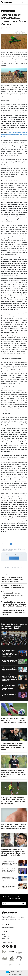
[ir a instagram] (11, 946)
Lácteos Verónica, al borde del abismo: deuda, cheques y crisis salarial (13, 612)
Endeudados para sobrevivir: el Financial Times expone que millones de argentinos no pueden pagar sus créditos (9, 686)
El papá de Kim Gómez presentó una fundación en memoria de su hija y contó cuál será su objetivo (14, 604)
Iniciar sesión (14, 558)
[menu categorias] (26, 2)
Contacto (4, 940)
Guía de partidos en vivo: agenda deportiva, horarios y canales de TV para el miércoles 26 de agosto (13, 720)
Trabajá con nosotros (7, 942)
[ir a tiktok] (15, 946)
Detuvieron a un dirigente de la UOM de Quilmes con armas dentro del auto (9, 669)
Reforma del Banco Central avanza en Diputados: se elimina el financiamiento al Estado (14, 626)
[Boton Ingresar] (22, 2)
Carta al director (6, 936)
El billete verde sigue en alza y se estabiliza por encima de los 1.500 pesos (9, 662)
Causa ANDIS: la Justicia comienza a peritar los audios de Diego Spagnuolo (9, 863)
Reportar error (5, 938)
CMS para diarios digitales (16, 974)
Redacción (4, 934)
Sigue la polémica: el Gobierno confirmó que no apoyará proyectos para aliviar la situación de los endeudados (9, 871)
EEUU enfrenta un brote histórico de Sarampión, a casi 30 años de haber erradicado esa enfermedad (13, 826)
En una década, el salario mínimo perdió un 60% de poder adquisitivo (8, 886)
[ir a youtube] (7, 946)
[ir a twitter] (3, 946)
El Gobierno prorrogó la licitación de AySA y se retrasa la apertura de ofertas (9, 879)
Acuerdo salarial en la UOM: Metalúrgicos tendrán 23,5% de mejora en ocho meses (13, 579)
